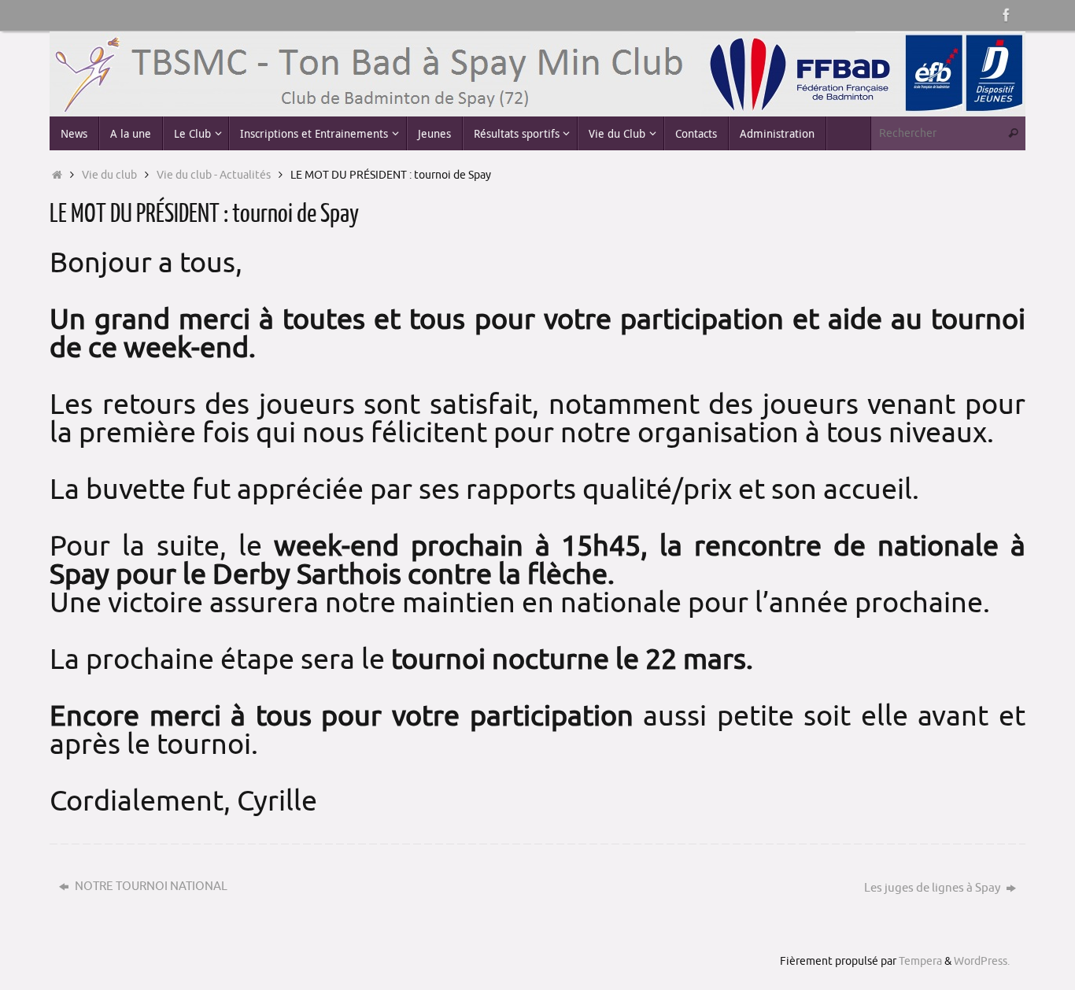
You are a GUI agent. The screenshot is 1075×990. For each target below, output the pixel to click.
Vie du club (109, 175)
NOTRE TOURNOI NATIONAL (149, 886)
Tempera (920, 961)
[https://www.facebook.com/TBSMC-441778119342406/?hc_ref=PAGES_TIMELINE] (1007, 15)
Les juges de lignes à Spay (933, 888)
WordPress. (982, 961)
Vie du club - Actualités (214, 175)
